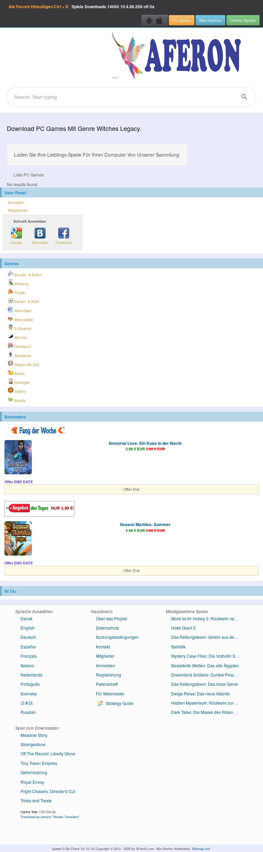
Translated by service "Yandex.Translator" (50, 816)
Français (29, 656)
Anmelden (16, 202)
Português (30, 684)
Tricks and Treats (36, 800)
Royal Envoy (32, 782)
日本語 (27, 703)
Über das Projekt (111, 618)
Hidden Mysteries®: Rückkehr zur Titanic (208, 703)
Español (28, 646)
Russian (28, 712)
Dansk (27, 618)
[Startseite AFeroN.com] (178, 56)
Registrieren (18, 210)
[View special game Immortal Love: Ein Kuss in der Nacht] (18, 458)
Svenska (29, 693)
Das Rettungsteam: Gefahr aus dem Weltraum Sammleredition (208, 637)
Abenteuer (22, 355)
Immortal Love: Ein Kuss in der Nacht (145, 443)
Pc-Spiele (182, 20)
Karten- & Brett (26, 301)
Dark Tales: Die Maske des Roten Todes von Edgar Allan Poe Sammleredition (208, 712)
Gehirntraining (34, 772)
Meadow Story (34, 735)
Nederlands (31, 675)
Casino (19, 391)
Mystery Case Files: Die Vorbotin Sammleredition (208, 656)
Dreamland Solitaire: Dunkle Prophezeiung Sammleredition (208, 675)
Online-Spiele (243, 20)
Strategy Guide (119, 703)
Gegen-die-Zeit (26, 364)
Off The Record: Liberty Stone (48, 753)
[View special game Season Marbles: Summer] (18, 539)
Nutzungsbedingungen (117, 637)
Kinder (19, 373)
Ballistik (178, 646)
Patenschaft (107, 684)
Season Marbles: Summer (145, 524)
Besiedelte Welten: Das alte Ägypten (205, 665)
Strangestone (33, 744)
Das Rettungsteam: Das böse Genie (204, 684)
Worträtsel (22, 310)
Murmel (20, 337)
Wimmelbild (23, 319)
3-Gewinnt (22, 328)
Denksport (22, 346)
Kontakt (103, 646)
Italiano (27, 665)
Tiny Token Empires (39, 763)
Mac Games (210, 20)
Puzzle (19, 292)
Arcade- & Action (27, 274)
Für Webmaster (110, 693)
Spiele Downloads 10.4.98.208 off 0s (81, 6)
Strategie (21, 382)
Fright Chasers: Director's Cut (48, 791)
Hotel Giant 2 (183, 628)
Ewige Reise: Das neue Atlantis (200, 693)
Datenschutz (107, 628)
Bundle (19, 400)
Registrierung (108, 675)
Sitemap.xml (201, 848)
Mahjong (20, 283)
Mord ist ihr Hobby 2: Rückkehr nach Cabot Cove (208, 618)
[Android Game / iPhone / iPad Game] (154, 20)
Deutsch (28, 637)
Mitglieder (105, 656)
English (28, 628)
